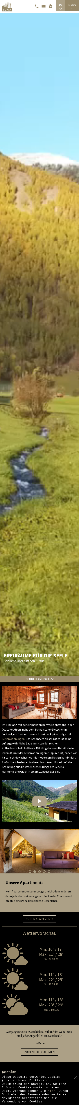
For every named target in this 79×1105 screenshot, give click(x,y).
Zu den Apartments (39, 919)
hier (51, 1091)
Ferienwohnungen (13, 739)
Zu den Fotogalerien (39, 1052)
